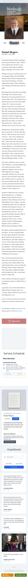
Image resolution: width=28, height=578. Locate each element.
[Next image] (25, 542)
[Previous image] (3, 542)
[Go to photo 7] (14, 550)
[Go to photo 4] (11, 550)
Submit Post (14, 467)
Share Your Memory (10, 442)
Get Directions (8, 373)
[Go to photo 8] (15, 550)
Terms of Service (18, 571)
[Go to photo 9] (16, 550)
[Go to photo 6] (13, 550)
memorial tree (20, 308)
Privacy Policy (10, 571)
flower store (19, 311)
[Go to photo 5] (12, 550)
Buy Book (15, 418)
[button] (14, 543)
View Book (7, 418)
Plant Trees (19, 373)
